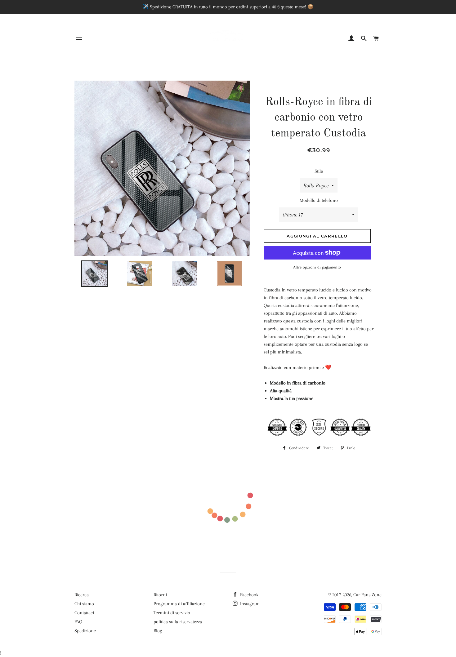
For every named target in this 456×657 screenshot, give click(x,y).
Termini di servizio (172, 612)
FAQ (78, 621)
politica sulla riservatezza (178, 621)
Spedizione (85, 630)
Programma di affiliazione (179, 603)
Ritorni (160, 594)
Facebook (248, 594)
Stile (319, 171)
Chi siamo (84, 603)
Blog (158, 630)
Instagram (249, 603)
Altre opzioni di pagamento (317, 267)
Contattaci (84, 612)
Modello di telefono (319, 200)
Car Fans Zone (367, 594)
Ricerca (81, 594)
